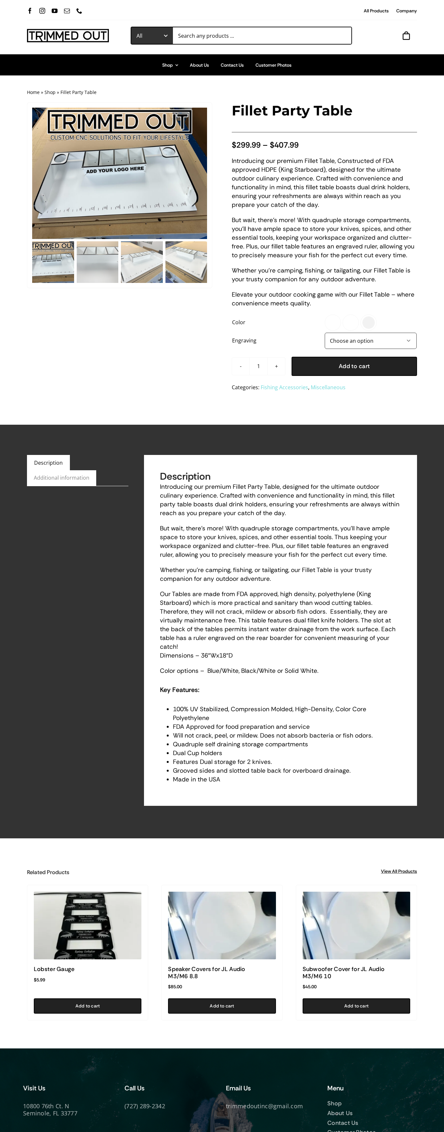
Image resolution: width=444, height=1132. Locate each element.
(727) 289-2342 (144, 1106)
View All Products (399, 871)
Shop (50, 92)
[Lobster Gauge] (87, 926)
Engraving (244, 340)
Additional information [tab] (61, 477)
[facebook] (30, 11)
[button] (333, 322)
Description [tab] (48, 462)
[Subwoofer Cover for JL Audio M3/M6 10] (356, 926)
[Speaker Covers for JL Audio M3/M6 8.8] (222, 926)
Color (238, 322)
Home (33, 92)
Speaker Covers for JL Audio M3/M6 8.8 (206, 972)
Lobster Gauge (54, 969)
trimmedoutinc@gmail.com (264, 1106)
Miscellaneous (328, 387)
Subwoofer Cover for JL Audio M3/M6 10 (344, 972)
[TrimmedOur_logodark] (68, 31)
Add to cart (354, 366)
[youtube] (55, 11)
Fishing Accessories (284, 387)
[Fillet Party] (119, 173)
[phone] (79, 11)
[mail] (67, 11)
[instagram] (42, 11)
